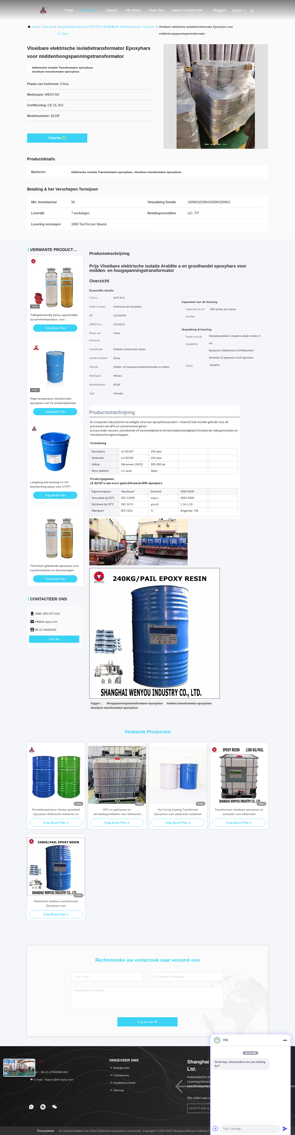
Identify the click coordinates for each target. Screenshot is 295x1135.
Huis (35, 26)
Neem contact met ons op (187, 12)
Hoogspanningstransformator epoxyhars (135, 703)
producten (47, 26)
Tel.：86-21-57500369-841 (50, 1072)
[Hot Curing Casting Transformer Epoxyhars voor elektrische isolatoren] (178, 775)
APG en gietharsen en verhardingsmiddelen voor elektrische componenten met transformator (117, 812)
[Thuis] (43, 10)
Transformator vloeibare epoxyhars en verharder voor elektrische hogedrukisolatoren (239, 812)
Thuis (68, 10)
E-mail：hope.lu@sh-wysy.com (53, 1079)
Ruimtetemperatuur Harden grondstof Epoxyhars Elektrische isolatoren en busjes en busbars (56, 812)
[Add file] (215, 1128)
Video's (111, 10)
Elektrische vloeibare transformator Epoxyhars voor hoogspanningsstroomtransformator (56, 904)
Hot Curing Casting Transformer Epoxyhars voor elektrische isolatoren (178, 812)
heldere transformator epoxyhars (189, 703)
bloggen (219, 10)
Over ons (156, 10)
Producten (89, 10)
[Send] (285, 1128)
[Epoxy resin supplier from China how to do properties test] (216, 96)
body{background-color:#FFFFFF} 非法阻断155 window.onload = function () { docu (106, 30)
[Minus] (285, 1040)
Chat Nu (55, 138)
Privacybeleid (45, 1130)
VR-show (133, 10)
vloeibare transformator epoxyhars (114, 707)
